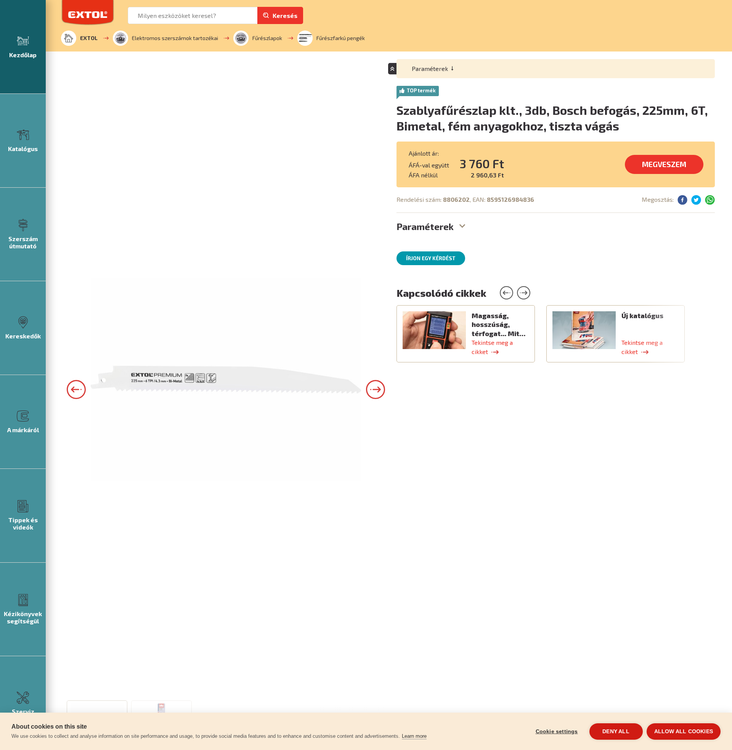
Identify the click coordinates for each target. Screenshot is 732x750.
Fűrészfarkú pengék (340, 38)
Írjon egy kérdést (431, 258)
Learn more (414, 736)
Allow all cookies (683, 731)
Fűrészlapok (267, 38)
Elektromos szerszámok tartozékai (175, 38)
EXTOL (89, 38)
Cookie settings (557, 731)
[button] (76, 389)
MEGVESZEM (664, 164)
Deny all (615, 731)
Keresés (285, 15)
